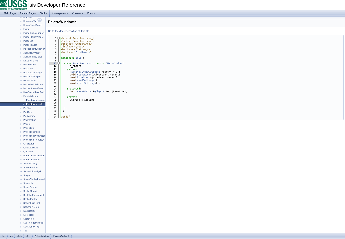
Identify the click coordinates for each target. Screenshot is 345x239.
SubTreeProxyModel (33, 223)
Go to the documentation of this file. (69, 31)
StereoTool (28, 215)
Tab (25, 230)
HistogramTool (30, 21)
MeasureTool (29, 80)
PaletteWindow (30, 96)
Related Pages (28, 13)
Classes (76, 13)
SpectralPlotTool (31, 207)
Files (90, 13)
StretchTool (28, 219)
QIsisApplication (31, 147)
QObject (99, 91)
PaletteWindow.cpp (35, 100)
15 (53, 63)
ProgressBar (29, 120)
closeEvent (84, 74)
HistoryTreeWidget (32, 25)
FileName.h (83, 52)
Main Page (10, 13)
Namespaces (59, 13)
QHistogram (29, 144)
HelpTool (27, 17)
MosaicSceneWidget (33, 88)
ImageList (28, 41)
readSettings (85, 80)
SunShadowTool (31, 227)
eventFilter (85, 91)
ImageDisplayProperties (35, 33)
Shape (26, 175)
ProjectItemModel (31, 132)
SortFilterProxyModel (33, 195)
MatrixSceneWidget (32, 72)
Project (26, 124)
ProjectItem (28, 128)
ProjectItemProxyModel (34, 136)
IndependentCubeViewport (36, 49)
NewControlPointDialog (35, 92)
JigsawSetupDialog (32, 57)
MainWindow (29, 64)
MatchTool (28, 68)
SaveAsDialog (30, 163)
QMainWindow (114, 63)
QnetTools (28, 151)
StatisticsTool (29, 211)
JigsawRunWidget (32, 53)
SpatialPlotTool (30, 199)
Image (26, 29)
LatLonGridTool (30, 60)
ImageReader (30, 45)
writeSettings (86, 83)
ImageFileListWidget (33, 37)
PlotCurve (28, 112)
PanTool (27, 108)
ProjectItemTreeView (33, 140)
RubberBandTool (31, 159)
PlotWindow (29, 116)
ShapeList (28, 183)
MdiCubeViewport (32, 76)
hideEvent (83, 77)
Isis (78, 57)
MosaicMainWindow (33, 84)
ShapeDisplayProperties (35, 179)
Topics (43, 13)
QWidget (95, 71)
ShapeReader (30, 187)
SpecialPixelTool (31, 203)
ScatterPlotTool (30, 167)
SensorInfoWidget (32, 171)
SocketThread (30, 191)
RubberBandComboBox (35, 155)
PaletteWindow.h (34, 104)
